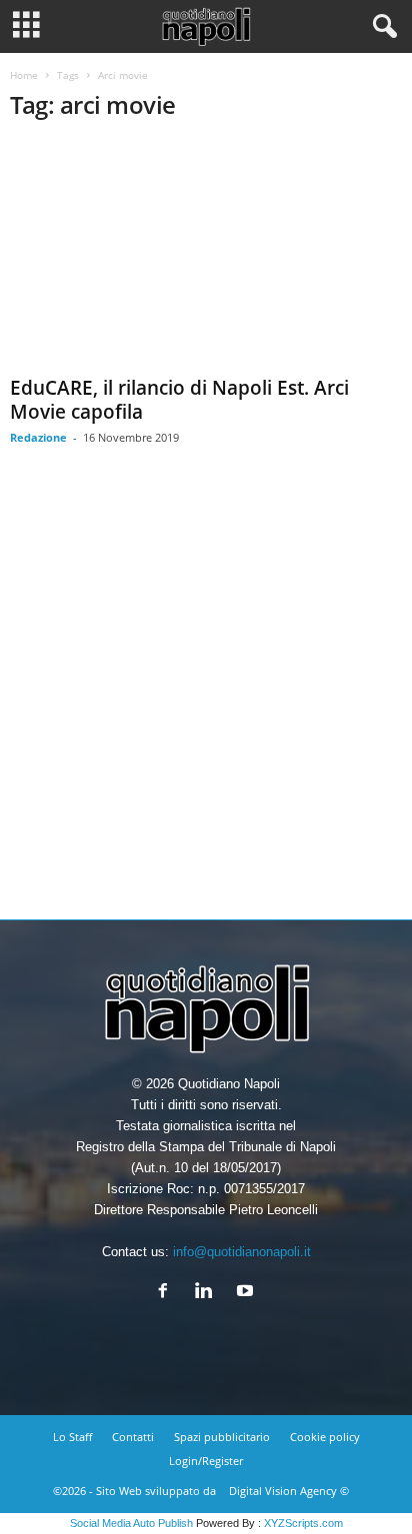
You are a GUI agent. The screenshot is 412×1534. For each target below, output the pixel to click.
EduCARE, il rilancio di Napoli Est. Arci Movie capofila (179, 400)
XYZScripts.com (303, 1523)
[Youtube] (247, 1292)
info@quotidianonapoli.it (242, 1251)
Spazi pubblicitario (222, 1436)
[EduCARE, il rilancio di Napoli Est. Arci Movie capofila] (206, 254)
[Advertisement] (206, 697)
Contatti (133, 1436)
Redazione (38, 437)
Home (24, 75)
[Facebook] (167, 1292)
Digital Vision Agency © (289, 1490)
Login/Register (206, 1460)
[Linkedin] (208, 1292)
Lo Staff (72, 1436)
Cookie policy (325, 1436)
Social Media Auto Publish (131, 1523)
